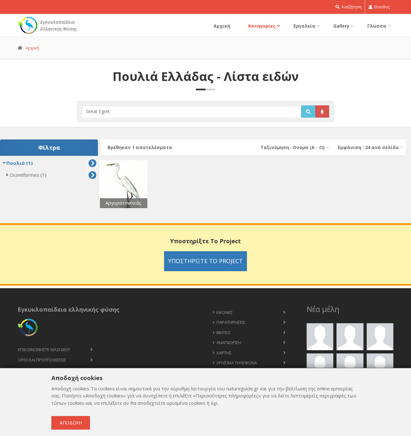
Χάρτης (224, 353)
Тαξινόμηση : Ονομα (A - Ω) (292, 147)
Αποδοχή (71, 423)
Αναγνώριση (228, 342)
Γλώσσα (376, 26)
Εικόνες (224, 312)
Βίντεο (223, 332)
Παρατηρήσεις (230, 322)
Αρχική (222, 26)
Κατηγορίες (261, 26)
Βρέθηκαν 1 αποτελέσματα (140, 147)
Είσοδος (381, 7)
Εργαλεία (304, 26)
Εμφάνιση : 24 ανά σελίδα (368, 147)
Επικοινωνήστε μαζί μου (44, 349)
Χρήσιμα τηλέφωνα (236, 363)
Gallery (341, 26)
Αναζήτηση (351, 7)
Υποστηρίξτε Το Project (205, 261)
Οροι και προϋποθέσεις (42, 360)
